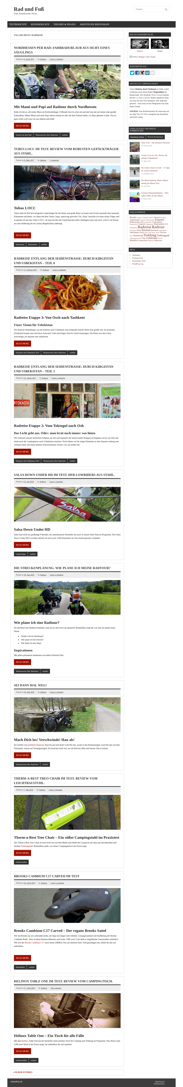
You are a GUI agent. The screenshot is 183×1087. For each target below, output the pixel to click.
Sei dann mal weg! (30, 685)
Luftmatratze (149, 224)
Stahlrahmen (134, 232)
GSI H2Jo (144, 114)
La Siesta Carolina (143, 98)
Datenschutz (159, 1084)
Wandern (134, 240)
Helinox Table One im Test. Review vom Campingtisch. (63, 981)
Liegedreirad (134, 224)
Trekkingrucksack (135, 238)
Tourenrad (138, 235)
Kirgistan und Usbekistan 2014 (27, 353)
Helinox (25, 1041)
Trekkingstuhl (27, 846)
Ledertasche (148, 222)
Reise (139, 230)
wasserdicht (143, 240)
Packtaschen (133, 228)
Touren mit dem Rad (23, 135)
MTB (166, 224)
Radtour (158, 227)
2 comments (54, 160)
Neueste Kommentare (155, 137)
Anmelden (136, 255)
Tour (131, 236)
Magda (159, 51)
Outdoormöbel (21, 862)
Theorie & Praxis (64, 24)
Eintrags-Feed (137, 258)
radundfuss (133, 230)
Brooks (133, 217)
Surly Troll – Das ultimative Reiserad (155, 143)
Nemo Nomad (156, 95)
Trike (143, 238)
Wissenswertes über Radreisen (47, 135)
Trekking (149, 235)
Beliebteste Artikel (137, 137)
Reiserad (146, 230)
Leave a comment (56, 59)
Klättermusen (135, 222)
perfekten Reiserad (36, 745)
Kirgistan (159, 219)
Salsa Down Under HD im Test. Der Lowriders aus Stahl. (64, 475)
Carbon (151, 217)
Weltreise (151, 240)
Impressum (159, 1081)
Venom (160, 238)
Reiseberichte (40, 24)
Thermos (163, 232)
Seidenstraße (162, 230)
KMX (142, 222)
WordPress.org (137, 264)
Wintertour (158, 240)
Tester (157, 232)
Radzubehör (32, 244)
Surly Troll (147, 232)
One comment (56, 988)
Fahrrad (157, 217)
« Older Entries (22, 1072)
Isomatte (142, 220)
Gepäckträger (21, 554)
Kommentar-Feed (138, 261)
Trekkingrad (163, 235)
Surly (142, 232)
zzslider (65, 135)
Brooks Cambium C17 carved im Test (46, 876)
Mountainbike (159, 224)
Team (153, 232)
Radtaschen (20, 244)
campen (139, 217)
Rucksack (154, 230)
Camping (145, 217)
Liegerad (141, 224)
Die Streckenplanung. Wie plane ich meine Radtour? (62, 568)
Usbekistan (151, 238)
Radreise (144, 227)
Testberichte (18, 24)
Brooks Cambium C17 (34, 942)
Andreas (43, 59)
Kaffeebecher (150, 220)
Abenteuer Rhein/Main (94, 24)
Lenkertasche (157, 222)
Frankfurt (163, 217)
